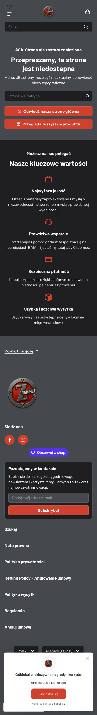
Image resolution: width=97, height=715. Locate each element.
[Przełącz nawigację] (9, 14)
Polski (22, 651)
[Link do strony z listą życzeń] (9, 7)
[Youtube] (23, 440)
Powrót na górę (19, 351)
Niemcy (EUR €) (59, 651)
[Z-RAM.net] (48, 12)
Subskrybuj (48, 510)
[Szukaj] (87, 96)
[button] (48, 27)
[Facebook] (9, 440)
